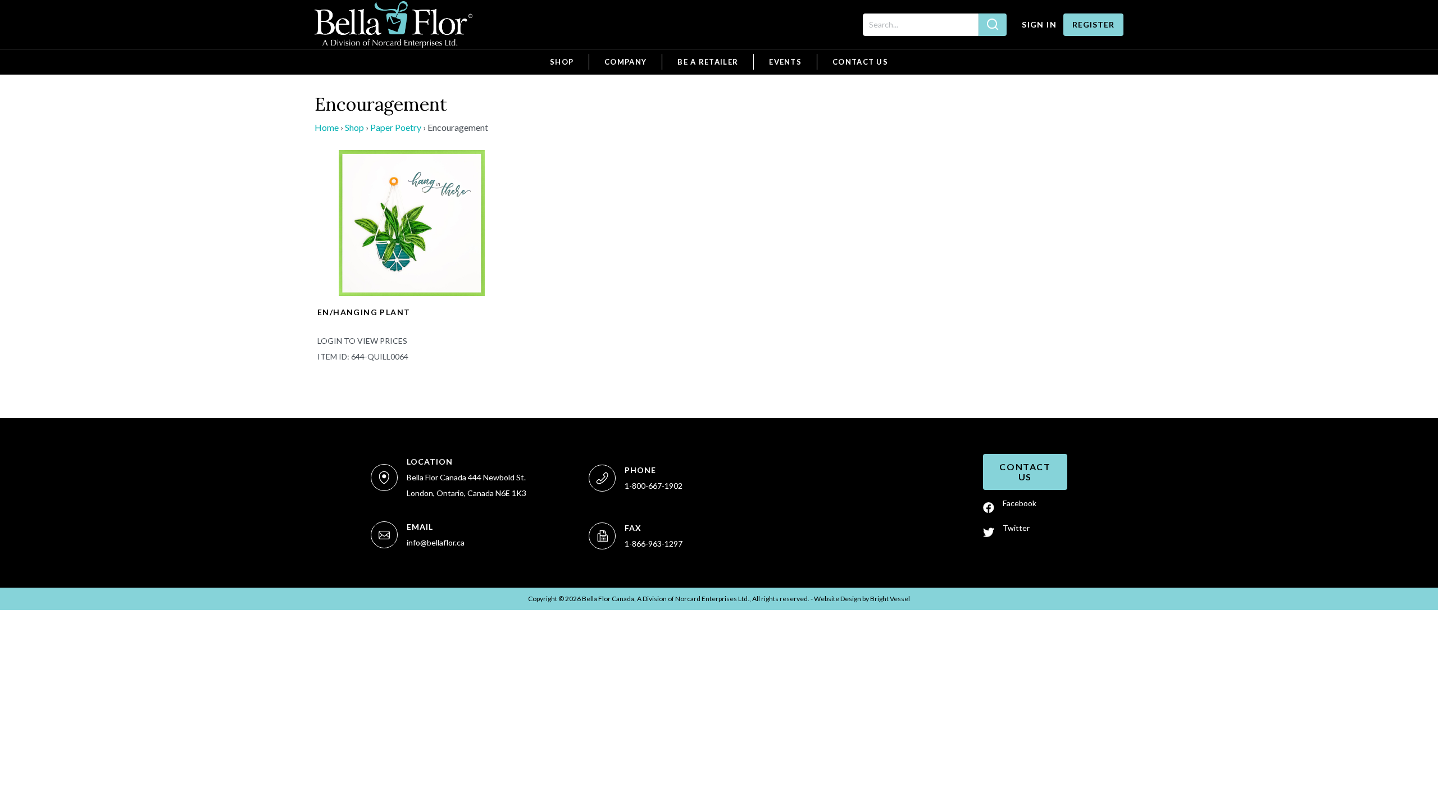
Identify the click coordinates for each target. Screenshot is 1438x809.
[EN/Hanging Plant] (411, 221)
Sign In (1039, 24)
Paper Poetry (395, 127)
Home (327, 127)
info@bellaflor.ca (436, 542)
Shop (354, 127)
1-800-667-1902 (653, 485)
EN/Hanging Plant (363, 312)
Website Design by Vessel (862, 598)
